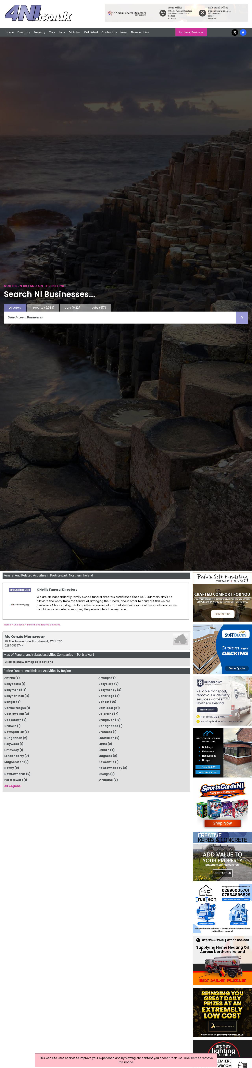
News (124, 32)
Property (39, 32)
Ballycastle (12, 684)
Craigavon (106, 720)
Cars (52, 32)
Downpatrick (14, 732)
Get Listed (91, 32)
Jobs (62, 32)
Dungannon (13, 738)
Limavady (11, 750)
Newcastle (106, 762)
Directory (24, 32)
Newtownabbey (110, 768)
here (194, 1058)
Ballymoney (107, 690)
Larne (102, 744)
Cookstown (12, 720)
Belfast (103, 702)
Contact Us (109, 32)
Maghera (105, 756)
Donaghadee (108, 726)
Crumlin (10, 726)
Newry (9, 768)
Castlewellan (14, 714)
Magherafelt (14, 762)
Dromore (105, 732)
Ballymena (12, 690)
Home (10, 32)
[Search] (242, 318)
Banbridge (106, 696)
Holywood (11, 744)
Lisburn (103, 750)
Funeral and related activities (43, 624)
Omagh (104, 774)
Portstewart (13, 780)
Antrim (9, 678)
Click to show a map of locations (29, 662)
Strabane (105, 780)
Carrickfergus (15, 708)
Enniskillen (106, 738)
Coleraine (105, 714)
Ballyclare (106, 684)
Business (19, 624)
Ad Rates (75, 32)
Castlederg (107, 708)
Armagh (104, 678)
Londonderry (14, 756)
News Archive (140, 32)
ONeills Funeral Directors (57, 589)
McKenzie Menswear (25, 636)
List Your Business (191, 32)
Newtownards (14, 774)
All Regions (12, 786)
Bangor (10, 702)
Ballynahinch (14, 696)
